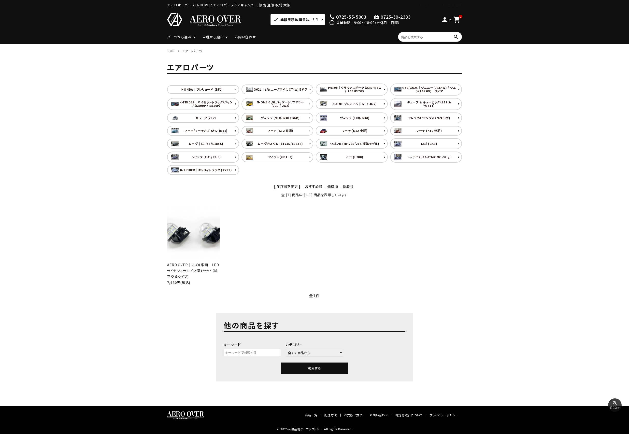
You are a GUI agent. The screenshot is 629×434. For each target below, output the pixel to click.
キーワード (232, 344)
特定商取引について (409, 415)
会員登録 (454, 5)
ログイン (431, 5)
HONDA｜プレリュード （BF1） (202, 89)
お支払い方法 (353, 415)
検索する (314, 368)
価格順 (332, 186)
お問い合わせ (245, 36)
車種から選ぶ (212, 36)
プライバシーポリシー (444, 415)
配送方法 (330, 415)
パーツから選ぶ (179, 36)
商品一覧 (311, 415)
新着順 (348, 186)
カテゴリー (294, 344)
